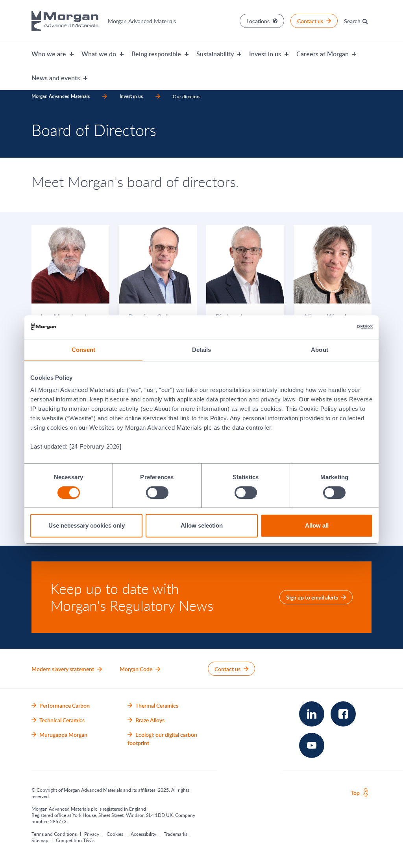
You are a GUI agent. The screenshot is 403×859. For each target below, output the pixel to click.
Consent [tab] (83, 349)
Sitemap (39, 840)
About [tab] (319, 349)
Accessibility (143, 834)
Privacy (91, 834)
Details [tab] (201, 349)
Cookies (115, 834)
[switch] (157, 492)
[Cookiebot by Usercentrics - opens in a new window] (338, 327)
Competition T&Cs (75, 840)
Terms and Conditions (54, 834)
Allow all (317, 525)
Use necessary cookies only (86, 525)
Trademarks (175, 834)
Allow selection (202, 525)
